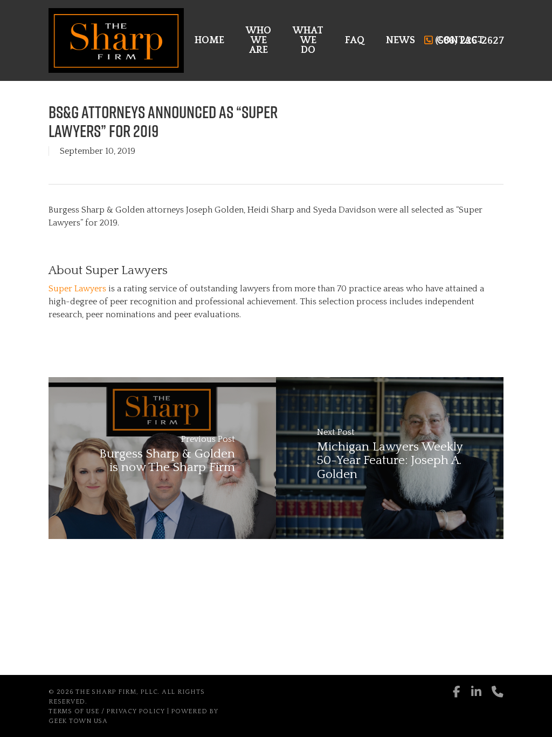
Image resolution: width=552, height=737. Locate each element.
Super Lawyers (77, 289)
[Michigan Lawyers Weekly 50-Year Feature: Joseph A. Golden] (389, 458)
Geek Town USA (78, 721)
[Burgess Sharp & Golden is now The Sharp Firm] (162, 458)
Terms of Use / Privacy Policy (107, 711)
